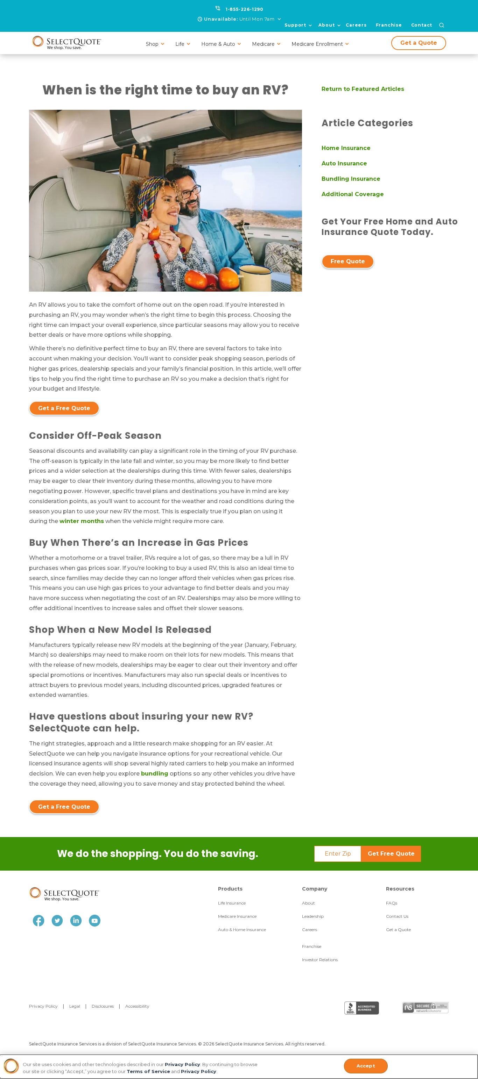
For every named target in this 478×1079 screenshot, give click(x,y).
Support (295, 25)
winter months (81, 521)
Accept (366, 1066)
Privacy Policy (182, 1064)
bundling (154, 773)
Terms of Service (148, 1071)
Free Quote (348, 261)
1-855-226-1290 (244, 9)
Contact (422, 25)
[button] (239, 19)
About (326, 25)
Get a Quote (418, 43)
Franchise (389, 25)
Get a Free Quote (64, 408)
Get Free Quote (391, 853)
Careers (356, 25)
